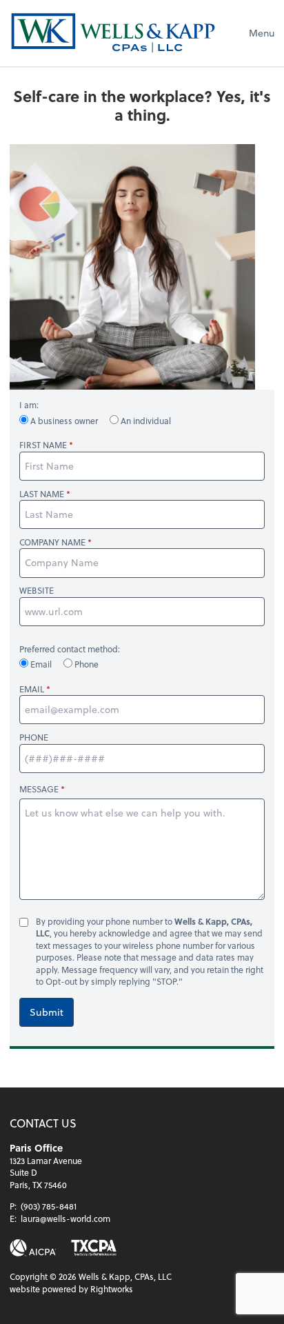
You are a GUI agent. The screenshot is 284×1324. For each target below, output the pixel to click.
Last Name (41, 494)
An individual (145, 420)
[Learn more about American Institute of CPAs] (33, 1247)
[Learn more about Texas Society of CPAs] (93, 1247)
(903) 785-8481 (49, 1206)
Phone (85, 664)
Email (41, 664)
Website (36, 590)
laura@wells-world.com (65, 1218)
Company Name (52, 542)
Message (39, 789)
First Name (43, 445)
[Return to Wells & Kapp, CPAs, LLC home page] (113, 33)
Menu (261, 33)
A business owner (64, 420)
